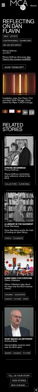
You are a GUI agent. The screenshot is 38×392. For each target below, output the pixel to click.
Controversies (10, 40)
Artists (13, 36)
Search (33, 5)
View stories (19, 380)
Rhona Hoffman (10, 50)
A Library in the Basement (18, 224)
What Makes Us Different (18, 338)
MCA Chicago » (19, 385)
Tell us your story (19, 375)
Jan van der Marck (12, 45)
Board (8, 353)
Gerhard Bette (10, 340)
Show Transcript (14, 67)
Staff (25, 299)
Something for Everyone (18, 278)
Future (17, 299)
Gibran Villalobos (12, 280)
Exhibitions (25, 40)
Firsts (8, 238)
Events (8, 299)
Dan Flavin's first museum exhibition (17, 57)
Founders (18, 238)
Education (20, 294)
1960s (5, 36)
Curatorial (24, 184)
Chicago (9, 294)
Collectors (11, 184)
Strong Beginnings (15, 167)
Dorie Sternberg (11, 226)
